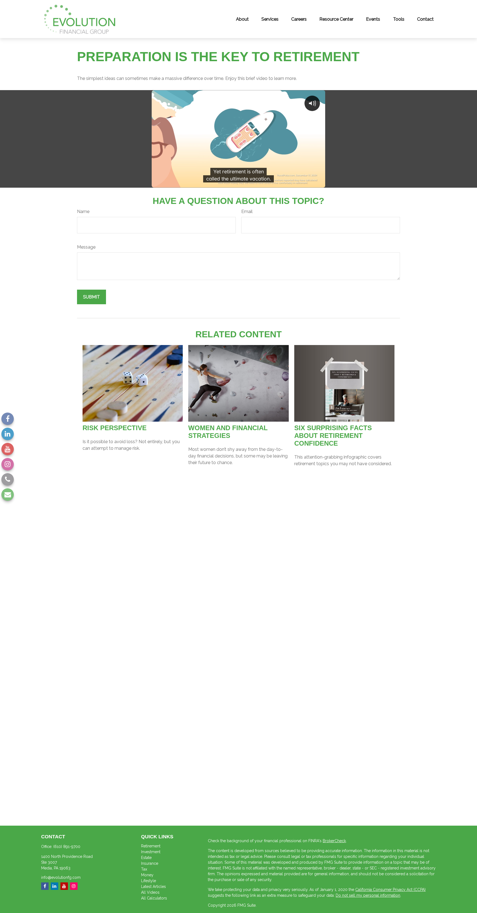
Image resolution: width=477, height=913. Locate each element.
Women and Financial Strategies (228, 431)
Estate (146, 857)
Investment (150, 852)
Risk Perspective (115, 428)
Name (83, 211)
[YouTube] (7, 449)
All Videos (150, 892)
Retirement (150, 846)
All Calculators (154, 898)
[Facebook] (7, 419)
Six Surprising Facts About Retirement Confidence (333, 435)
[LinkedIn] (7, 434)
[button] (242, 19)
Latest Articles (153, 886)
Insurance (149, 863)
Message (86, 247)
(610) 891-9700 (66, 846)
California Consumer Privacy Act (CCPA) (390, 889)
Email (247, 211)
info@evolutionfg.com (61, 877)
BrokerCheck (334, 841)
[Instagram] (7, 464)
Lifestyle (148, 881)
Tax (144, 869)
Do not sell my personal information (368, 895)
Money (147, 875)
